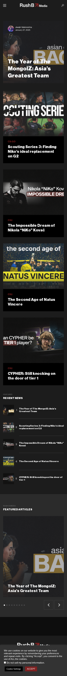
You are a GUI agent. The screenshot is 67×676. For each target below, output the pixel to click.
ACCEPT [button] (31, 669)
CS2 (10, 55)
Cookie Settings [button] (14, 669)
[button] (4, 5)
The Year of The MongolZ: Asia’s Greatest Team (37, 410)
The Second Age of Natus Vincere (31, 302)
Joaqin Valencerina (23, 27)
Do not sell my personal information (25, 662)
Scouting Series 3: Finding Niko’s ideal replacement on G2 (32, 151)
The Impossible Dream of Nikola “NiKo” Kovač (31, 228)
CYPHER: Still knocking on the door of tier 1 (31, 376)
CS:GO (12, 141)
